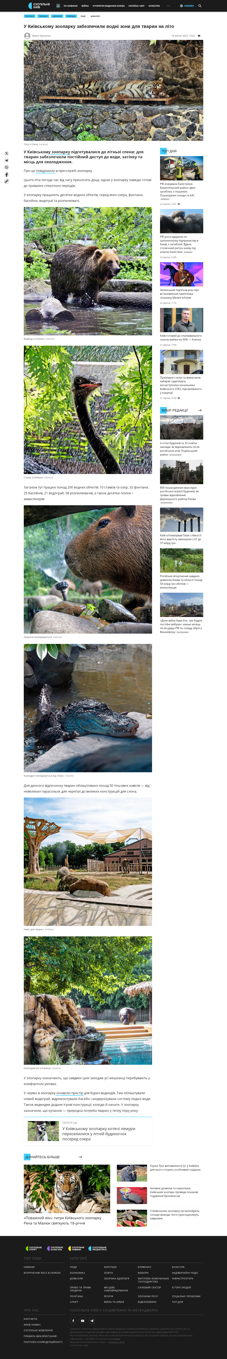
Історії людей (181, 1287)
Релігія (108, 1296)
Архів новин (32, 1324)
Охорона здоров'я (116, 1278)
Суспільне (115, 1338)
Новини (29, 1267)
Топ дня (177, 1301)
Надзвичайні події (185, 1272)
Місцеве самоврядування (116, 1289)
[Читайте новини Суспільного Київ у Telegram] (92, 1320)
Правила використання (40, 1336)
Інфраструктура (182, 1278)
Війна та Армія (114, 1301)
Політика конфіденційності (43, 1342)
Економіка (77, 1272)
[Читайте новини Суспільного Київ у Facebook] (73, 1320)
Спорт (74, 1301)
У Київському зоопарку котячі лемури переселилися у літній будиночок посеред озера (98, 1134)
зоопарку (60, 151)
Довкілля (95, 16)
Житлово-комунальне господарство (153, 1280)
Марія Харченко (41, 35)
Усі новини (71, 5)
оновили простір (69, 1093)
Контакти (30, 1318)
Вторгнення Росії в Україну (42, 1272)
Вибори (143, 1272)
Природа (71, 16)
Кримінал (144, 1267)
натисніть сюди (116, 1342)
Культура (154, 5)
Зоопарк (30, 16)
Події (83, 16)
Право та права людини (80, 1289)
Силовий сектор (149, 1287)
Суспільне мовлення (38, 1330)
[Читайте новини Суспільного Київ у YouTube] (82, 1320)
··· (169, 5)
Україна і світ (137, 5)
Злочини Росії (148, 1296)
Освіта (108, 1272)
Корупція (110, 1267)
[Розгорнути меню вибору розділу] (58, 6)
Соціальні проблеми (186, 1296)
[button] (6, 153)
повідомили (45, 170)
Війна (85, 5)
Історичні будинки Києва (109, 5)
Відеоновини (147, 1301)
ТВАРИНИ (43, 16)
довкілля (57, 16)
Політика (76, 1296)
